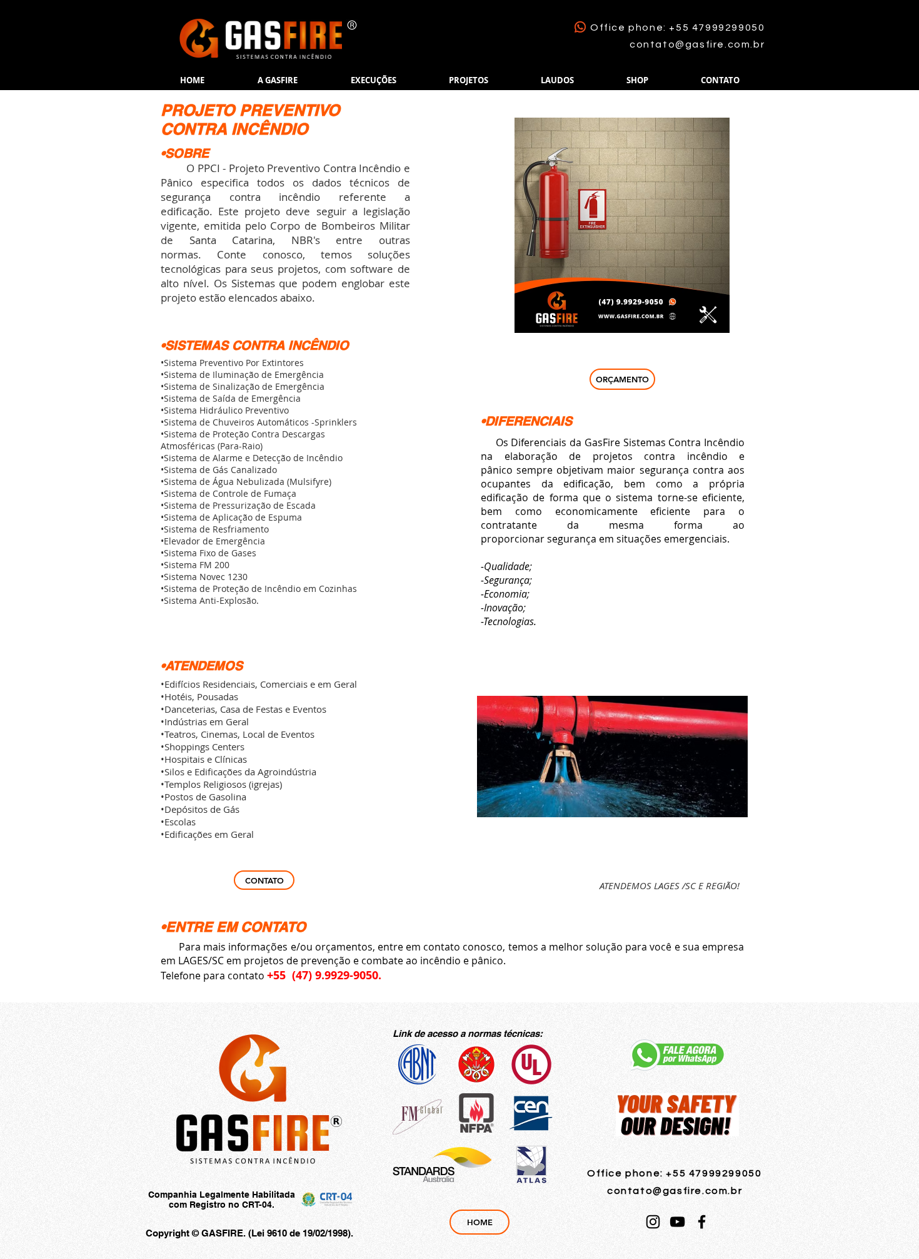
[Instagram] (653, 1222)
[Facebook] (702, 1222)
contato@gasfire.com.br (697, 44)
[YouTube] (677, 1222)
